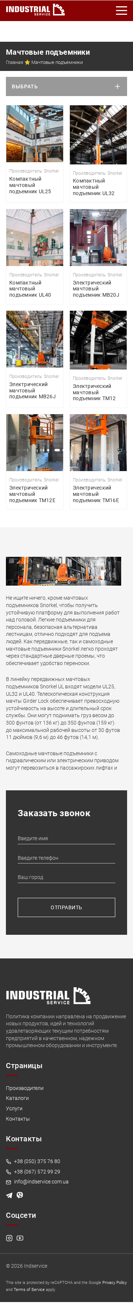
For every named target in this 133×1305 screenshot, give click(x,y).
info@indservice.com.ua (41, 1182)
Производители (25, 1088)
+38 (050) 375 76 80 (36, 1161)
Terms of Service (29, 1289)
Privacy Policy (114, 1282)
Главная (14, 62)
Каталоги (17, 1098)
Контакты (18, 1119)
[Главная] (35, 8)
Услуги (14, 1108)
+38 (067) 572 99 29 (36, 1172)
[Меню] (122, 11)
